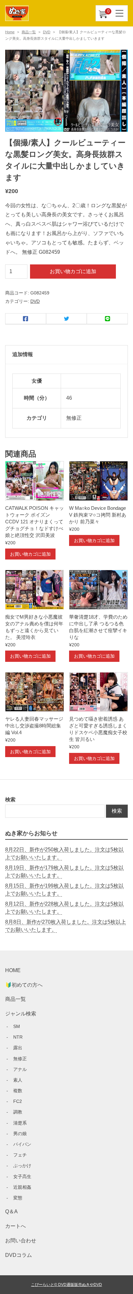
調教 (17, 1111)
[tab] (66, 355)
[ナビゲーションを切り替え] (120, 13)
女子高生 (22, 1176)
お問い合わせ (20, 1240)
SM (16, 1026)
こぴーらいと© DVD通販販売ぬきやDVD (66, 1284)
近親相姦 (22, 1187)
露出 (17, 1047)
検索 (10, 799)
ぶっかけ (22, 1165)
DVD (46, 32)
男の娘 (20, 1133)
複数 (17, 1090)
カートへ (15, 1226)
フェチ (20, 1154)
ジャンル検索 (20, 1013)
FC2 (17, 1101)
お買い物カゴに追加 (73, 271)
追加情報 (22, 354)
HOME (13, 970)
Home (10, 32)
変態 (17, 1197)
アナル (20, 1069)
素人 (17, 1080)
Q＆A (11, 1211)
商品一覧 (29, 32)
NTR (18, 1037)
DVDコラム (18, 1255)
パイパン (22, 1144)
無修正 (20, 1058)
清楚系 (20, 1122)
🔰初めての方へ (24, 985)
